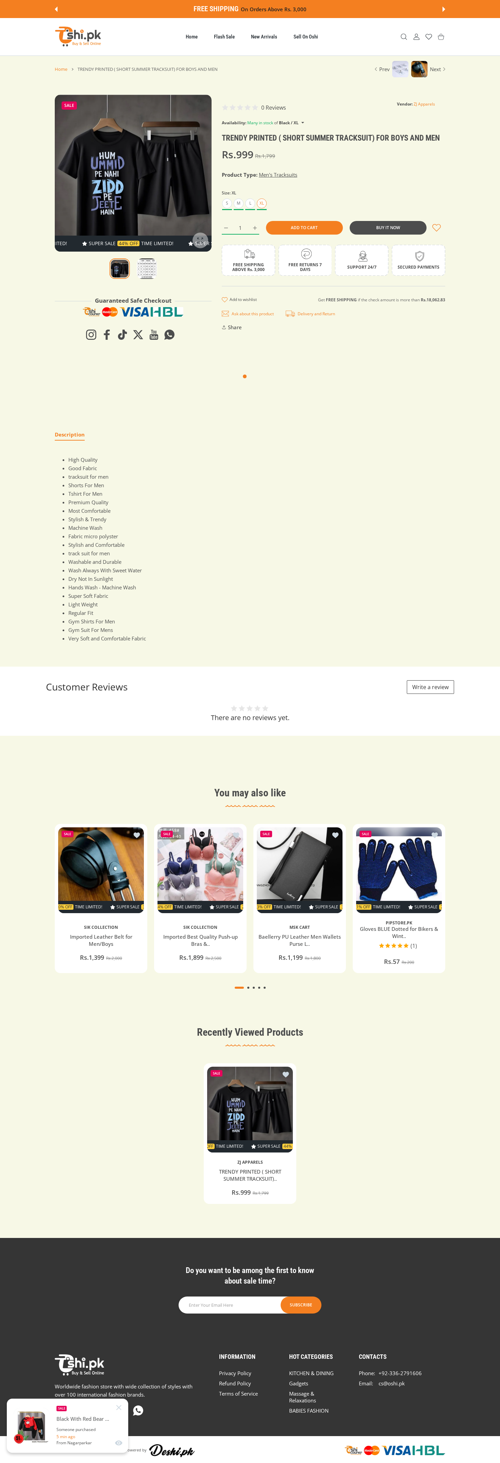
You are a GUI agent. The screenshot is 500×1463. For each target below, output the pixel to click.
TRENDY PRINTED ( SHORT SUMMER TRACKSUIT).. (250, 1175)
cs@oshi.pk (392, 1383)
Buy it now (388, 227)
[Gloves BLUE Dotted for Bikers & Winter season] (399, 870)
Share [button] (235, 327)
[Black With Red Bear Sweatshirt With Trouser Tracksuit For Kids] (32, 1426)
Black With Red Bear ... (82, 1419)
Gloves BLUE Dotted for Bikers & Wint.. (399, 932)
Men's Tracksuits (278, 174)
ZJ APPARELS (250, 1162)
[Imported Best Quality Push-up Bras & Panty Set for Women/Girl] (200, 870)
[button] (56, 9)
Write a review (430, 687)
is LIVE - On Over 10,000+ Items (269, 9)
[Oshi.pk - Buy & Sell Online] (78, 37)
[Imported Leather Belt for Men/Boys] (101, 870)
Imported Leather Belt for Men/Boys (101, 940)
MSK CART (299, 927)
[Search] (404, 37)
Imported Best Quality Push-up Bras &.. (200, 940)
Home (61, 69)
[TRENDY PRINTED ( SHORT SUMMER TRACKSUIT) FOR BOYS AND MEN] (250, 1109)
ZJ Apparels (424, 104)
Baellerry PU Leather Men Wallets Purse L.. (300, 940)
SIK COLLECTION (101, 927)
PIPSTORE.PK (399, 923)
